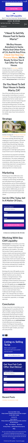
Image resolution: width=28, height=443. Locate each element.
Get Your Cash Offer (6, 23)
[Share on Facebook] (3, 335)
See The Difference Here (14, 355)
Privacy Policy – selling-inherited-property (14, 426)
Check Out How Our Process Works (14, 56)
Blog (14, 428)
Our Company (15, 23)
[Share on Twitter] (6, 335)
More (25, 24)
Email (6, 218)
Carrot (23, 441)
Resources (19, 424)
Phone (5, 213)
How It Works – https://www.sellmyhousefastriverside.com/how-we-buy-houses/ (14, 420)
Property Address (9, 207)
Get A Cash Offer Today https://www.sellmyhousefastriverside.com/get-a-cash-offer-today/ (14, 413)
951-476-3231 (16, 21)
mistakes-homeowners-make (10, 400)
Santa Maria (15, 68)
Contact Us (4, 26)
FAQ (7, 424)
